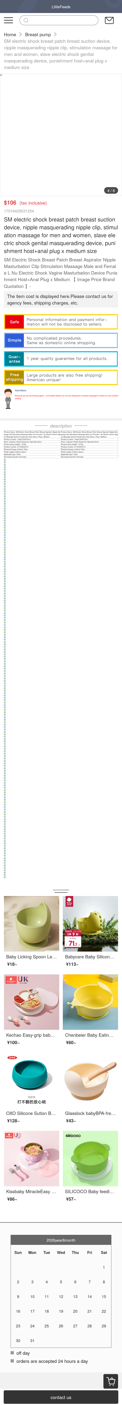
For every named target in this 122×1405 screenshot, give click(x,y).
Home (10, 34)
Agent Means (20, 390)
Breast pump (38, 34)
